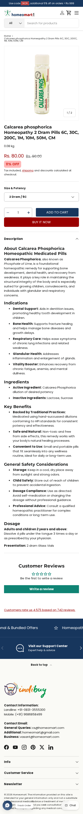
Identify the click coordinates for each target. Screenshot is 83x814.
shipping (27, 170)
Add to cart (57, 212)
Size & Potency (15, 188)
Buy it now (41, 222)
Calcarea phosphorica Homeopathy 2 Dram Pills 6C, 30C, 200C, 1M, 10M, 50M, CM (40, 39)
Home (7, 36)
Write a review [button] (41, 589)
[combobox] (41, 23)
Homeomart (20, 794)
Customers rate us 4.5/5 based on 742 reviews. (39, 610)
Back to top (39, 665)
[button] (68, 12)
